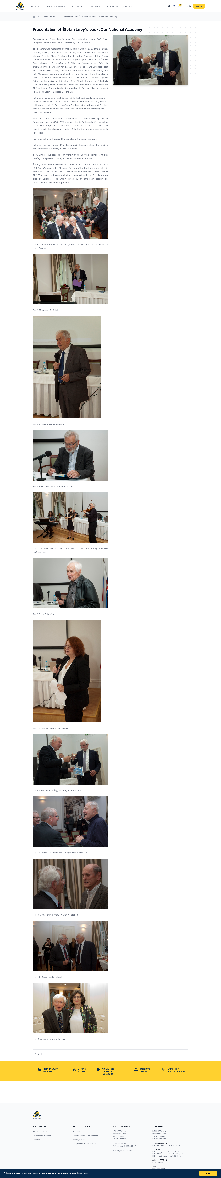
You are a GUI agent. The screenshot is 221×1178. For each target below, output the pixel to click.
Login (188, 6)
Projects (36, 1140)
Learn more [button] (82, 1173)
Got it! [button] (208, 1173)
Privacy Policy (79, 1140)
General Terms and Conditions (85, 1136)
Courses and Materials (42, 1136)
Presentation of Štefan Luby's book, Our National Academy (90, 16)
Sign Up (199, 6)
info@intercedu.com (123, 1150)
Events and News (50, 16)
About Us (76, 1131)
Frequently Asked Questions (85, 1144)
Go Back (38, 1054)
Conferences (112, 6)
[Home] (34, 16)
